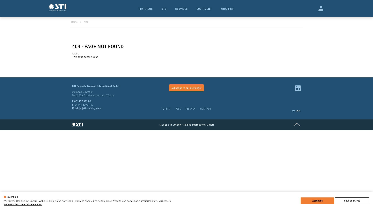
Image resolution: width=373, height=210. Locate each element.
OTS (164, 9)
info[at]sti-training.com (88, 108)
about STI (228, 9)
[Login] (320, 8)
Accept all (317, 200)
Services (181, 9)
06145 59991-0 (82, 101)
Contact (205, 108)
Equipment (204, 9)
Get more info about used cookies (23, 204)
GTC (178, 108)
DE (293, 110)
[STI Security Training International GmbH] (57, 8)
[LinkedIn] (298, 88)
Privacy (191, 108)
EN (298, 110)
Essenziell (12, 197)
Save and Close (352, 200)
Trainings (145, 9)
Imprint (166, 108)
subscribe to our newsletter (186, 88)
